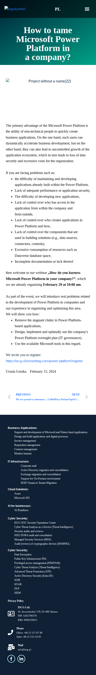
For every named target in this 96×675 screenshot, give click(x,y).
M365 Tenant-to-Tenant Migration (39, 483)
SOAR (18, 584)
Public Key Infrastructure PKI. (30, 558)
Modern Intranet (22, 453)
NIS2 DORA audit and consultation (33, 535)
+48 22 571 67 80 (33, 632)
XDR (17, 580)
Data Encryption (22, 554)
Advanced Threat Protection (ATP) (32, 571)
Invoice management (25, 440)
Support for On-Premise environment (40, 478)
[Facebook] (11, 659)
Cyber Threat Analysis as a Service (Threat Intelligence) (43, 527)
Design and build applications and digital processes (41, 436)
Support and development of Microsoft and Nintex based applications (51, 432)
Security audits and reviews (28, 531)
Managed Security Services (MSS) (32, 539)
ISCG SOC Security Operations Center (35, 522)
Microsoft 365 (21, 498)
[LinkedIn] (21, 659)
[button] (87, 9)
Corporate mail (28, 465)
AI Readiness (21, 510)
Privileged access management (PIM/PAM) (37, 563)
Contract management (25, 449)
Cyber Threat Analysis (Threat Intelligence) (37, 567)
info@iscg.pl (24, 649)
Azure (17, 493)
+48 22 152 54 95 (31, 636)
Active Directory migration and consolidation (44, 470)
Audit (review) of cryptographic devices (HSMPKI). (42, 543)
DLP (16, 588)
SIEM (17, 592)
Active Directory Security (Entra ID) (33, 575)
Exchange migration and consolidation (41, 474)
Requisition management (27, 445)
